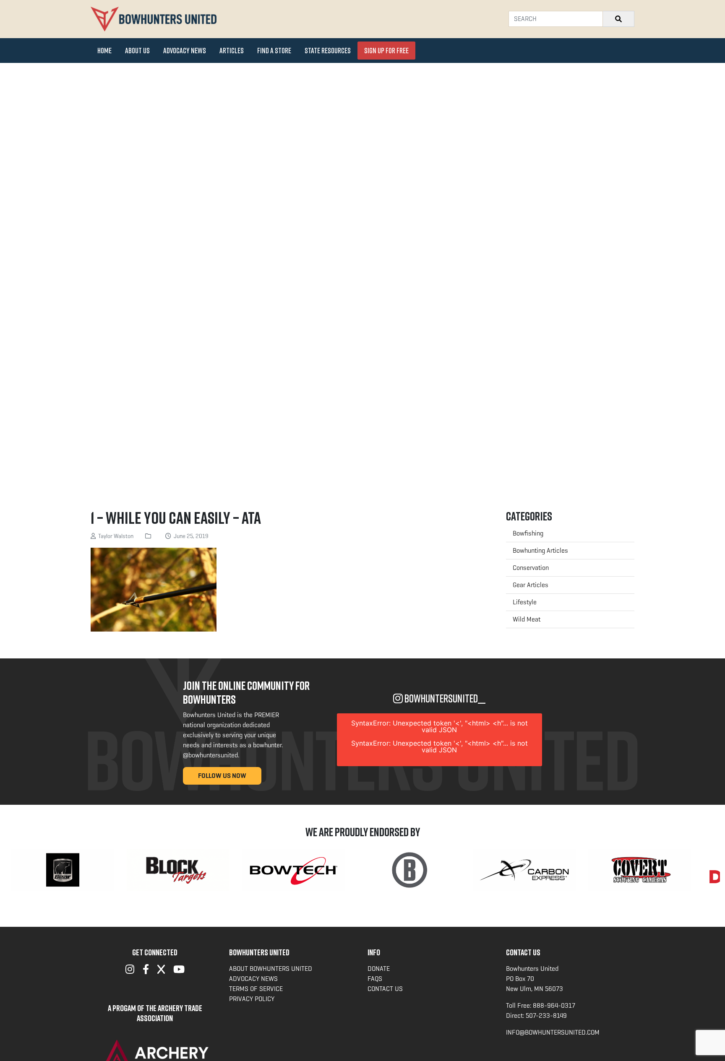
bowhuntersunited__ (444, 698)
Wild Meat (526, 619)
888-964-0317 (554, 1005)
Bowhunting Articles (540, 550)
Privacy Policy (251, 998)
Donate (379, 968)
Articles (231, 50)
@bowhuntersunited (210, 755)
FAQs (375, 978)
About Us (137, 50)
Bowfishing (528, 533)
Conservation (531, 567)
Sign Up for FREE (386, 50)
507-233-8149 (546, 1015)
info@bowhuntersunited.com (553, 1032)
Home (104, 50)
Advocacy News (184, 50)
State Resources (328, 50)
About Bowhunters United (270, 968)
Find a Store (274, 50)
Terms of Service (256, 988)
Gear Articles (530, 584)
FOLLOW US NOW (222, 775)
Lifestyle (525, 602)
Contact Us (385, 988)
